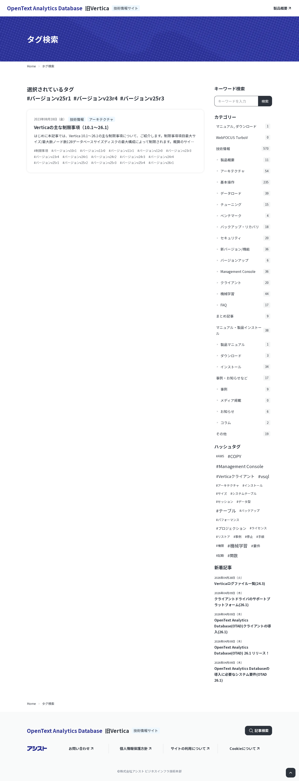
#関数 (232, 555)
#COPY (234, 456)
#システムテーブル (243, 493)
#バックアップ (249, 510)
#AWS (220, 456)
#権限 (220, 545)
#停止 (249, 536)
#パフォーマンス (227, 520)
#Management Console (239, 466)
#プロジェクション (231, 528)
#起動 (220, 555)
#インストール (253, 485)
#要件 (255, 545)
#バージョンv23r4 (96, 98)
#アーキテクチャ (227, 485)
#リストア (223, 536)
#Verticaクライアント (235, 476)
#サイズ (221, 493)
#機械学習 (237, 545)
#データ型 (244, 501)
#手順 (260, 536)
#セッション (224, 501)
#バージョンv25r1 (49, 98)
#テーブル (226, 510)
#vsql (263, 476)
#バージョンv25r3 (142, 98)
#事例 (237, 536)
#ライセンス (258, 528)
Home (31, 66)
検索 (265, 101)
